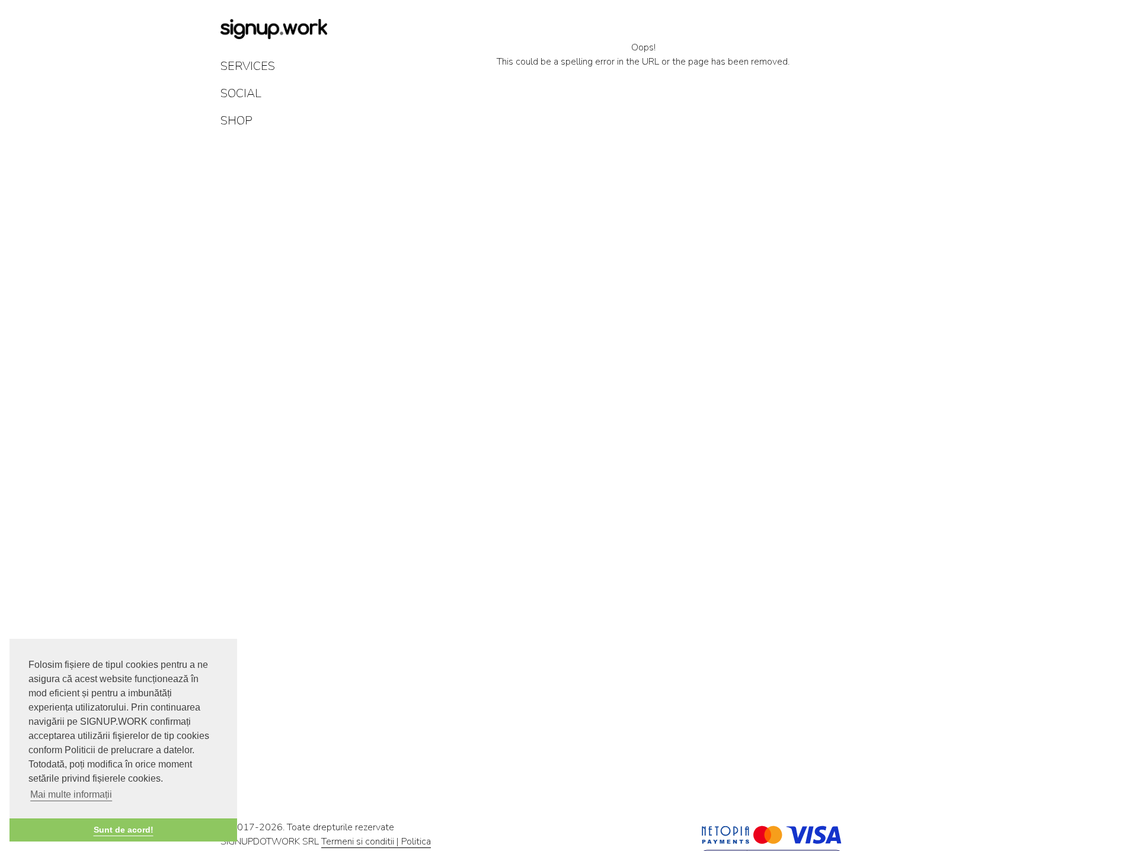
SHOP (236, 121)
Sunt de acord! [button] (124, 829)
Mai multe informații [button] (71, 794)
